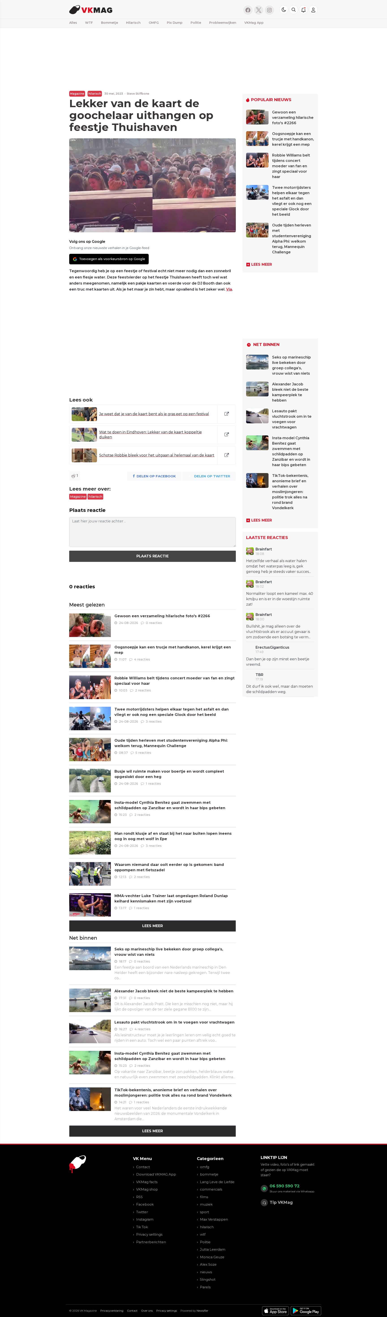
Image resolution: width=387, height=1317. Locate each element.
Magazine (77, 93)
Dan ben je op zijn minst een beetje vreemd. (277, 662)
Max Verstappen (214, 1219)
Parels (205, 1287)
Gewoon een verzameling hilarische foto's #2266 (162, 616)
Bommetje (109, 23)
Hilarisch (133, 23)
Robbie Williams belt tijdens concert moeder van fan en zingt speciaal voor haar (291, 166)
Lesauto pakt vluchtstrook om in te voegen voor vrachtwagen (174, 1022)
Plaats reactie (152, 556)
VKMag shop (147, 1189)
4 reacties (142, 659)
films (204, 1197)
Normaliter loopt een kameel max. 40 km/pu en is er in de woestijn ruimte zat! (279, 598)
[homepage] (125, 9)
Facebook (145, 1204)
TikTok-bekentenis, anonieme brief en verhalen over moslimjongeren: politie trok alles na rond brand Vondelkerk (290, 492)
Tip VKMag (281, 1202)
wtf (202, 1234)
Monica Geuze (212, 1257)
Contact (143, 1167)
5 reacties (143, 753)
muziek (206, 1204)
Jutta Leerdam (212, 1249)
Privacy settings (149, 1234)
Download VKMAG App (156, 1174)
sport (204, 1212)
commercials (211, 1189)
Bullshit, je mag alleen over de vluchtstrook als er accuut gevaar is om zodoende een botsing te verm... (278, 631)
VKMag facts (146, 1182)
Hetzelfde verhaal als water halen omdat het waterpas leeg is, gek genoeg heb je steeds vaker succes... (278, 566)
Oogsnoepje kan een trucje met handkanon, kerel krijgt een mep (293, 139)
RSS (139, 1197)
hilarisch (94, 93)
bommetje (209, 1174)
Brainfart (264, 549)
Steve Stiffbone (138, 93)
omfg (204, 1167)
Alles (73, 23)
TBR (259, 675)
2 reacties (143, 690)
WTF (89, 23)
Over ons (147, 1310)
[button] (293, 9)
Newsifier (202, 1310)
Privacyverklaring (111, 1310)
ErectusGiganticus (272, 647)
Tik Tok (142, 1227)
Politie (196, 23)
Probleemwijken (222, 23)
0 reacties (154, 623)
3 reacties (154, 721)
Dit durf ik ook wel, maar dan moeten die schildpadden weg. (279, 689)
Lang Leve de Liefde (217, 1182)
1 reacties (153, 784)
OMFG (154, 23)
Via (229, 289)
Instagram (144, 1219)
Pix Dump (175, 23)
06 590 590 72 (285, 1186)
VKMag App (254, 23)
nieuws (206, 1272)
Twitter (142, 1212)
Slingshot (207, 1279)
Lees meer (152, 926)
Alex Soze (208, 1264)
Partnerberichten (151, 1242)
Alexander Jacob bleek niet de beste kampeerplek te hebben (173, 991)
